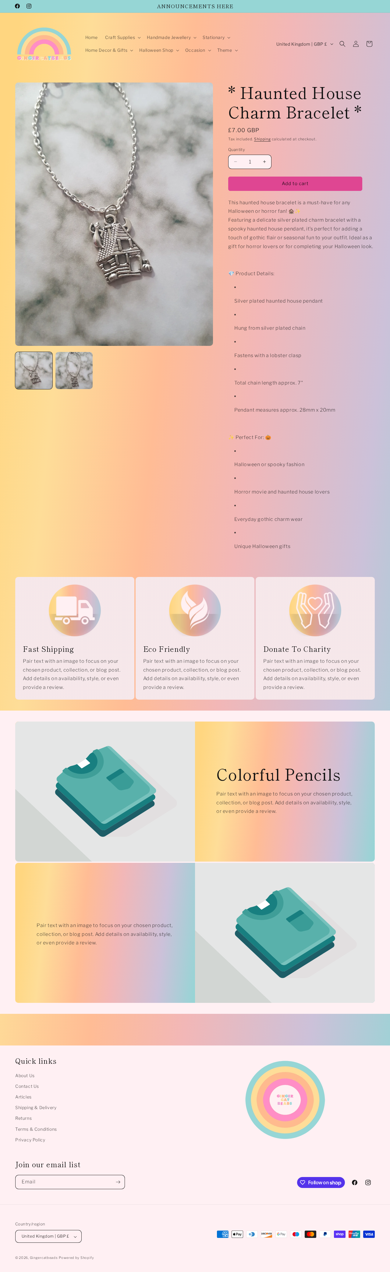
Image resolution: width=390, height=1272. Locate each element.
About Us (25, 1075)
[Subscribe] (118, 1182)
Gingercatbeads (44, 1258)
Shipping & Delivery (35, 1107)
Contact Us (27, 1086)
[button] (122, 37)
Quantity (236, 149)
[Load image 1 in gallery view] (33, 370)
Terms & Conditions (36, 1129)
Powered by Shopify (76, 1258)
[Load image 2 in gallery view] (74, 370)
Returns (23, 1118)
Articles (23, 1096)
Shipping (262, 139)
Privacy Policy (30, 1139)
